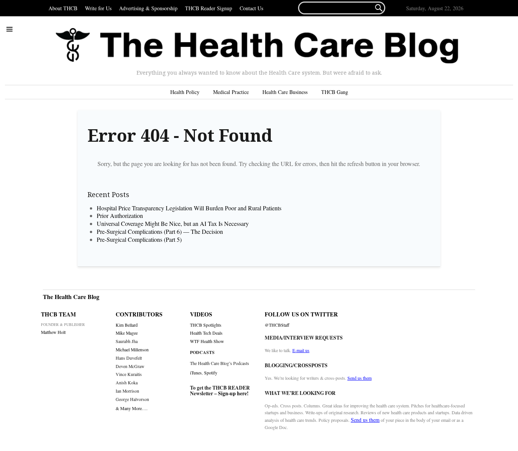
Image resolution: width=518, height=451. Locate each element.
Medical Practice (231, 92)
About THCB (63, 8)
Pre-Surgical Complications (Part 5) (139, 239)
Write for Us (98, 8)
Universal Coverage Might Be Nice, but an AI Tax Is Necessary (173, 223)
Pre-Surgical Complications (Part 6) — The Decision (160, 231)
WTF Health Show (207, 341)
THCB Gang (334, 92)
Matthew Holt (53, 332)
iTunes (196, 373)
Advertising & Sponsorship (148, 8)
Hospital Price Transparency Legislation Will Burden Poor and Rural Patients (192, 208)
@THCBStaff (277, 325)
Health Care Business (285, 92)
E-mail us (300, 350)
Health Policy (184, 92)
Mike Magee (127, 333)
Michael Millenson (132, 349)
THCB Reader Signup (208, 8)
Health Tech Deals (206, 333)
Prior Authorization (120, 215)
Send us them (359, 378)
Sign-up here (232, 393)
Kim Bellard (127, 325)
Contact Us (251, 8)
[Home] (257, 46)
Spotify (210, 373)
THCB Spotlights (205, 325)
